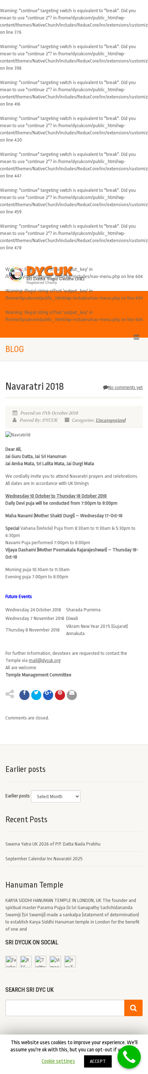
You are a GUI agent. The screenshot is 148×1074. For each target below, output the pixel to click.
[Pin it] (60, 695)
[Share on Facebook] (24, 695)
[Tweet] (36, 695)
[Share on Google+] (48, 695)
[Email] (72, 695)
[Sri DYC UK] (49, 274)
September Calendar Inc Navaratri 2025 (44, 858)
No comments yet (125, 387)
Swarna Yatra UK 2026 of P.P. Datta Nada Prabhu (53, 844)
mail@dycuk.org (45, 660)
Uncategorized (110, 420)
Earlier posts (17, 795)
